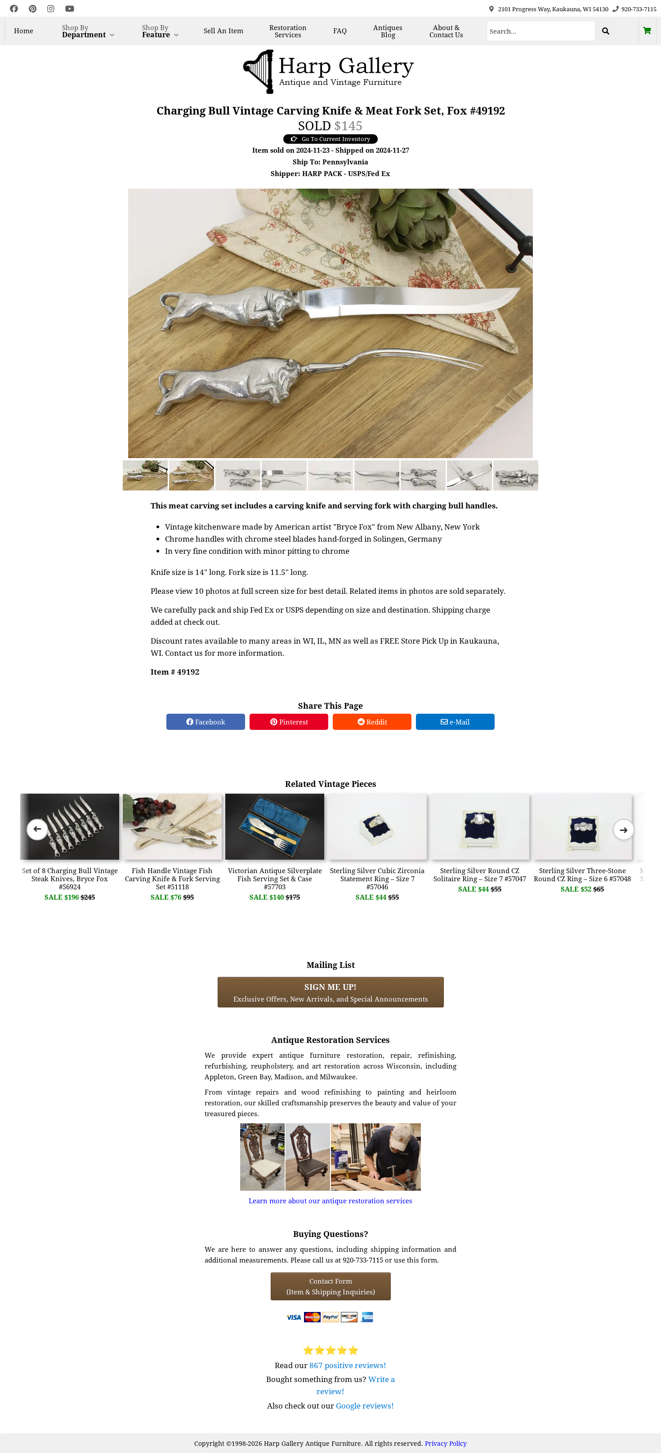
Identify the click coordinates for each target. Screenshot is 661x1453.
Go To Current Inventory (336, 139)
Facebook (209, 721)
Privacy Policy (446, 1443)
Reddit (376, 721)
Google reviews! (365, 1405)
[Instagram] (51, 9)
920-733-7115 (639, 9)
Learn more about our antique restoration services (330, 1200)
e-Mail (459, 721)
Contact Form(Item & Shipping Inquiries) (330, 1286)
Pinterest (292, 721)
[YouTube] (70, 9)
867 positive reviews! (347, 1365)
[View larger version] (330, 322)
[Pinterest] (32, 9)
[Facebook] (13, 9)
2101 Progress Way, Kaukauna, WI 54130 (553, 9)
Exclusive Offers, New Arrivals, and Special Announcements (330, 992)
